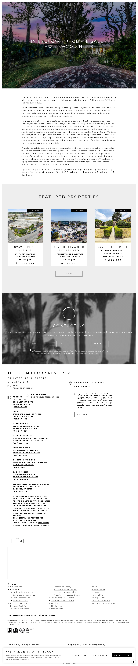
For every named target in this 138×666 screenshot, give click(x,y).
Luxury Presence (30, 645)
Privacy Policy (93, 353)
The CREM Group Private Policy (22, 615)
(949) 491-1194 (20, 455)
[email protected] (58, 126)
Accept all (121, 655)
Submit (97, 344)
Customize (100, 655)
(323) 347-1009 (20, 407)
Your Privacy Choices (69, 663)
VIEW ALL (69, 274)
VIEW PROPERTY (25, 237)
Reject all (79, 655)
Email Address (82, 386)
